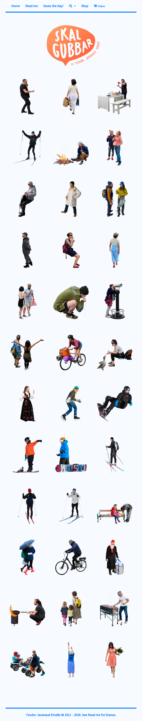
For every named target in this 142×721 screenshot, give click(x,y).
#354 (54, 354)
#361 (10, 252)
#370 (10, 104)
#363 (54, 203)
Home (15, 6)
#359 (98, 252)
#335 (98, 658)
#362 (98, 206)
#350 (98, 408)
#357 (54, 303)
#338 (98, 610)
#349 (10, 459)
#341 (98, 556)
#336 (54, 664)
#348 (54, 459)
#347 (98, 456)
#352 (10, 408)
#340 (10, 616)
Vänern (59, 405)
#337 (10, 661)
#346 (10, 508)
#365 (98, 149)
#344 (98, 508)
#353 (98, 357)
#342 (54, 550)
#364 (10, 200)
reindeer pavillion (15, 260)
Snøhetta (128, 209)
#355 (10, 354)
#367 (10, 146)
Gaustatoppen (126, 306)
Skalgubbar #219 (64, 260)
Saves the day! (53, 6)
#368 (98, 98)
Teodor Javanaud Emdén (43, 715)
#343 (10, 559)
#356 (98, 303)
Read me (31, 6)
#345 (54, 508)
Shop (84, 6)
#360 (54, 252)
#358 (10, 303)
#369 (54, 101)
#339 (54, 610)
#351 (54, 402)
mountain (33, 357)
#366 (54, 149)
